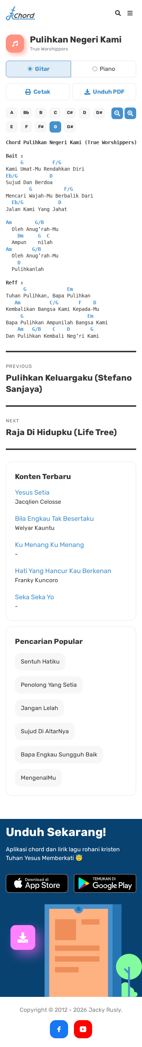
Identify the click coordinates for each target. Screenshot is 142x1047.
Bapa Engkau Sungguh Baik (59, 754)
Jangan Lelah (39, 708)
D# (99, 112)
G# (70, 126)
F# (41, 126)
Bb (26, 112)
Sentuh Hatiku (40, 661)
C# (70, 112)
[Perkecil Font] (117, 113)
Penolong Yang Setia (49, 684)
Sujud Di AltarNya (45, 731)
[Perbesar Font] (130, 113)
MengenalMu (38, 777)
